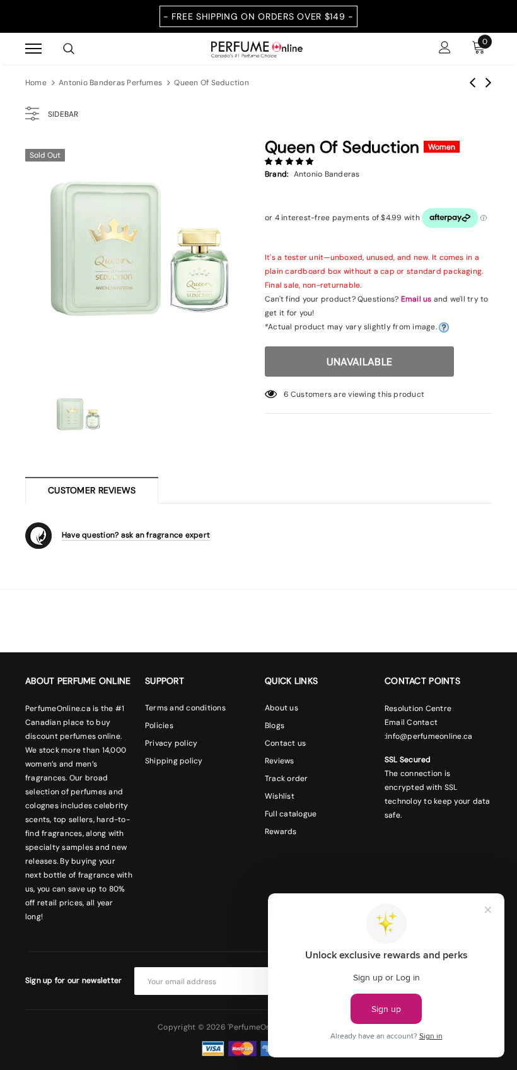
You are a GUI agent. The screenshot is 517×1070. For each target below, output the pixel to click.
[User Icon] (445, 49)
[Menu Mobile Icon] (33, 49)
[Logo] (257, 48)
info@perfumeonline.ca (429, 736)
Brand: (276, 174)
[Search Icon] (68, 48)
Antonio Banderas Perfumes (110, 83)
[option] (138, 255)
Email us (416, 299)
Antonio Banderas (327, 174)
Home (36, 83)
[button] (290, 161)
